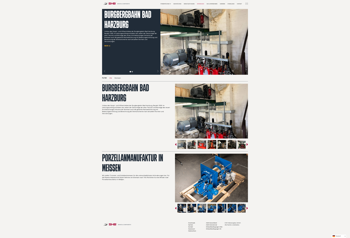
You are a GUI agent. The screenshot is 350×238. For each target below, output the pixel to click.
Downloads (231, 3)
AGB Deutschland (211, 223)
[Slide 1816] (130, 71)
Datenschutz (192, 231)
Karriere (222, 3)
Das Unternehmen (212, 3)
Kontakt (239, 3)
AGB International (211, 225)
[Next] (157, 71)
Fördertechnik (165, 3)
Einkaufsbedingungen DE (213, 229)
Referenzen (200, 3)
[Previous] (104, 71)
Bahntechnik (177, 3)
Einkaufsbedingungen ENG (214, 227)
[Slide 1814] (132, 71)
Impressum (191, 229)
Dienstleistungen (189, 3)
